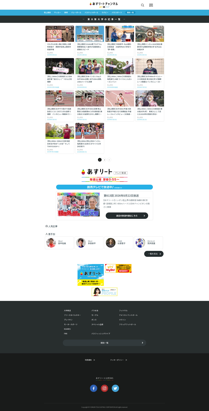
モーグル (94, 315)
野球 (66, 12)
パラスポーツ (117, 12)
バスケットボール (91, 12)
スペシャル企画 (97, 324)
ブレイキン (68, 319)
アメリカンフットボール (128, 315)
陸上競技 (47, 12)
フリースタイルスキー (72, 315)
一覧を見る (153, 253)
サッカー (57, 12)
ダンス (94, 319)
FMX (65, 333)
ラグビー (105, 12)
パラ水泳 (94, 310)
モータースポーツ (70, 324)
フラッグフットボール (127, 324)
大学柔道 (67, 310)
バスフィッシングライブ (100, 333)
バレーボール (76, 12)
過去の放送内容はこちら (127, 215)
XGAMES (67, 329)
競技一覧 (130, 12)
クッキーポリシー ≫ (118, 361)
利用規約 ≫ (92, 360)
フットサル (123, 310)
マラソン (122, 319)
